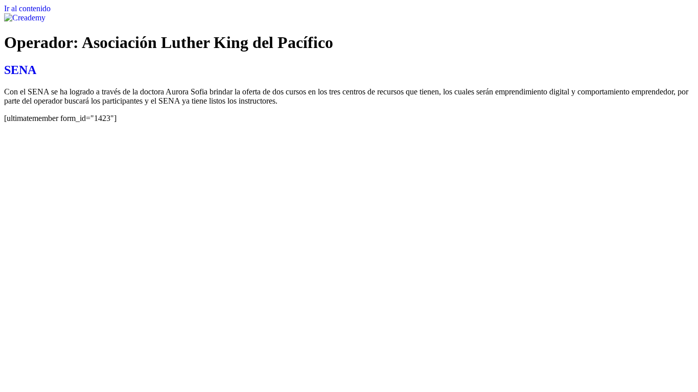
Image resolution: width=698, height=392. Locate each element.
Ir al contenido (27, 8)
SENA (20, 70)
